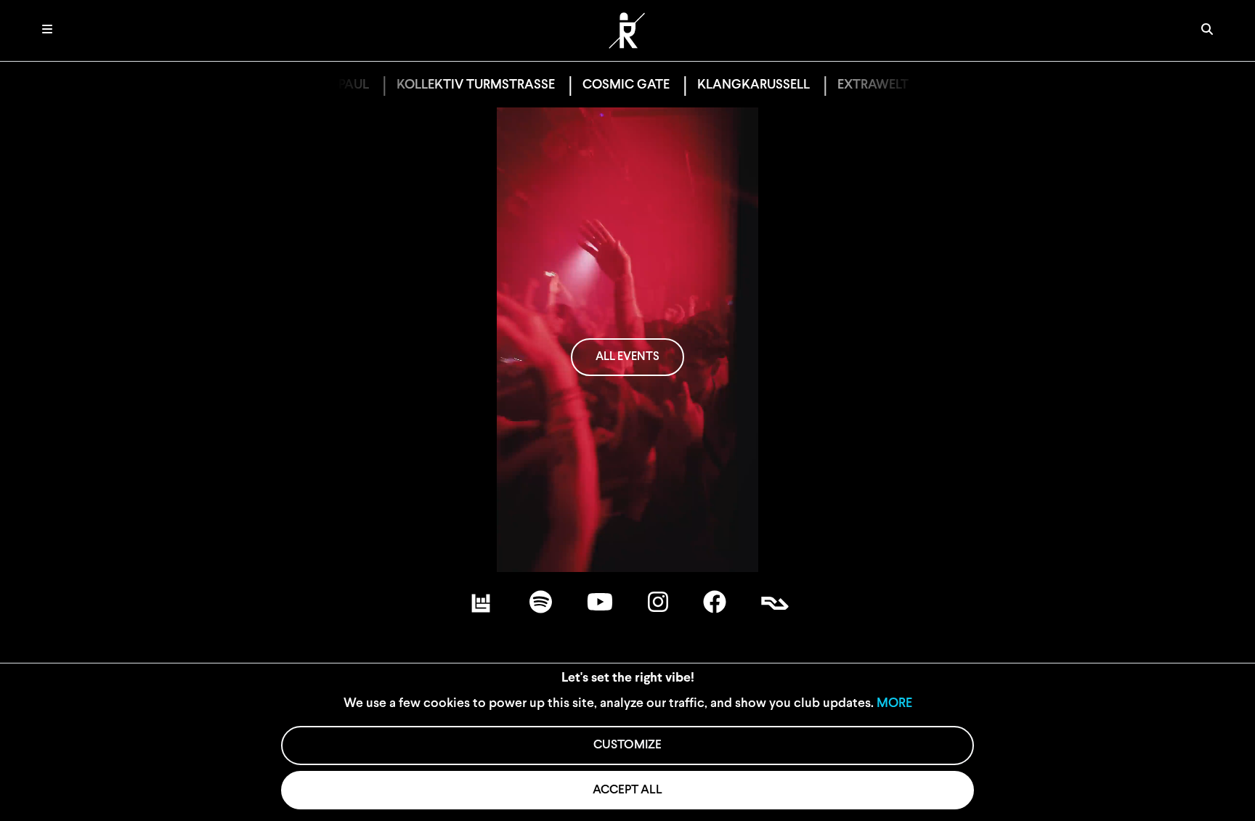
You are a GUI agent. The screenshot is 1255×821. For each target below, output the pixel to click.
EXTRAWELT (851, 85)
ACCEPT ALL (627, 790)
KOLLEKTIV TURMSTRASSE (454, 85)
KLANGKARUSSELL (731, 85)
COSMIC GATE (604, 85)
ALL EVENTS (627, 357)
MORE (894, 704)
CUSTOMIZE (627, 745)
